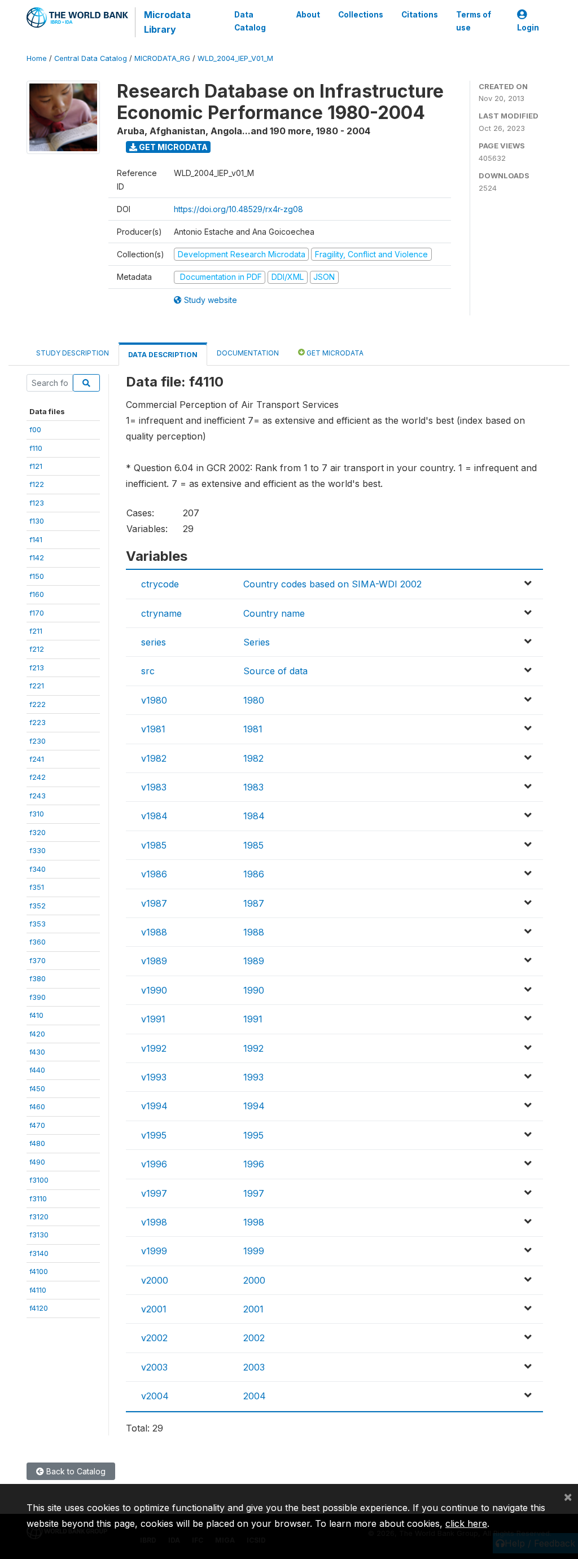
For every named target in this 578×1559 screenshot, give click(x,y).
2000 (254, 1280)
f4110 (37, 1289)
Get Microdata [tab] (334, 353)
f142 (36, 557)
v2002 (154, 1337)
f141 (35, 539)
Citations (419, 14)
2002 (254, 1337)
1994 (254, 1106)
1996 (253, 1164)
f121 (35, 466)
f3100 (39, 1179)
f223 (37, 722)
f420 (37, 1033)
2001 (253, 1309)
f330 (37, 850)
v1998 (154, 1222)
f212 (36, 648)
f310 (36, 813)
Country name (274, 613)
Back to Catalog (75, 1471)
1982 (253, 758)
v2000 (154, 1280)
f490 (37, 1161)
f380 (37, 978)
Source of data (275, 671)
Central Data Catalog (90, 58)
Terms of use (473, 21)
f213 (36, 667)
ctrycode (160, 584)
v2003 (154, 1367)
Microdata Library (167, 22)
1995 (253, 1135)
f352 (37, 905)
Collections (360, 14)
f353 (37, 923)
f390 (37, 997)
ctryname (161, 613)
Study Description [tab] (72, 353)
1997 (253, 1193)
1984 (254, 816)
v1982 (154, 758)
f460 (37, 1106)
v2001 (154, 1309)
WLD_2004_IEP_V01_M (235, 58)
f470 (37, 1125)
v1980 (154, 700)
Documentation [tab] (248, 353)
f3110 (38, 1198)
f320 (37, 832)
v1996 (154, 1164)
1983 (253, 787)
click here (466, 1523)
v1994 (154, 1106)
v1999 (154, 1251)
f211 (35, 630)
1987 (253, 903)
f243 (37, 795)
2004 (254, 1396)
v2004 (155, 1396)
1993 (253, 1077)
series (153, 642)
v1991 (153, 1019)
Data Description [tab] (163, 354)
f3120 (39, 1216)
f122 (36, 484)
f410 (36, 1015)
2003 (254, 1367)
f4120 (38, 1307)
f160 (36, 594)
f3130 (39, 1234)
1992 (253, 1048)
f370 (37, 960)
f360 (37, 941)
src (148, 671)
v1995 (154, 1135)
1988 (253, 932)
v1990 (154, 990)
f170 (36, 612)
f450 (37, 1088)
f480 (37, 1143)
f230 (37, 740)
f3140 (39, 1253)
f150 (36, 576)
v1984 (154, 816)
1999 (253, 1251)
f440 (37, 1069)
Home (37, 58)
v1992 (154, 1048)
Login (528, 27)
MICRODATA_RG (162, 58)
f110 (35, 448)
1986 (253, 874)
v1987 (154, 903)
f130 (36, 520)
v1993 (154, 1077)
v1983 (154, 787)
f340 (37, 868)
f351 (36, 887)
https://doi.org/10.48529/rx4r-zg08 (238, 209)
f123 (36, 502)
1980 (253, 700)
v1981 (153, 729)
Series (256, 642)
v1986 (154, 874)
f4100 (38, 1271)
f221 (36, 685)
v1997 (154, 1193)
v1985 (154, 845)
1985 (253, 845)
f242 (37, 776)
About (308, 14)
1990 (253, 990)
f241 (36, 758)
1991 (252, 1019)
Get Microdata (172, 147)
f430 (37, 1051)
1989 (253, 961)
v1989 (154, 961)
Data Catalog (250, 21)
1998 (253, 1222)
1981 (252, 729)
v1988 (154, 932)
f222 (37, 704)
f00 (35, 429)
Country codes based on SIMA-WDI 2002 (332, 584)
